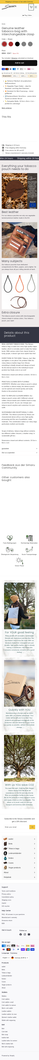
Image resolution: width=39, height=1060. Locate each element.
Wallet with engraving (8, 1020)
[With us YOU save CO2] (19, 758)
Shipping (14, 58)
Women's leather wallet (9, 1017)
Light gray (30, 44)
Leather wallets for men (9, 1014)
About (4, 988)
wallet (3, 966)
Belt (3, 1028)
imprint (4, 903)
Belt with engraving (8, 1047)
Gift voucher (6, 906)
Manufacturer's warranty (9, 917)
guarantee (5, 448)
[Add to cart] (34, 122)
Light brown (10, 44)
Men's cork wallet (7, 1008)
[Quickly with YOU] (19, 683)
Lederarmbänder (7, 976)
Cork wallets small (7, 1002)
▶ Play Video (27, 15)
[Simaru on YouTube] (29, 934)
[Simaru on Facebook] (21, 934)
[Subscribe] (32, 827)
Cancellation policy (8, 897)
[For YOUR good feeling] (19, 606)
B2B (3, 923)
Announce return (7, 920)
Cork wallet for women (9, 1005)
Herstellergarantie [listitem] (32, 73)
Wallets (4, 996)
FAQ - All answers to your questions (13, 914)
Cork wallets (6, 999)
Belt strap (5, 1034)
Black (17, 44)
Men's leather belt (7, 1043)
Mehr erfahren (7, 108)
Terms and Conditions (9, 891)
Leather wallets (6, 1011)
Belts (3, 969)
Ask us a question (8, 453)
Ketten (4, 979)
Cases (4, 982)
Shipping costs (6, 900)
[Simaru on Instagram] (25, 934)
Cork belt (4, 1031)
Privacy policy (6, 894)
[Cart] (31, 7)
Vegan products (7, 985)
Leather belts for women (9, 1040)
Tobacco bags (6, 972)
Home (3, 24)
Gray (23, 44)
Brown (4, 44)
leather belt (5, 1037)
